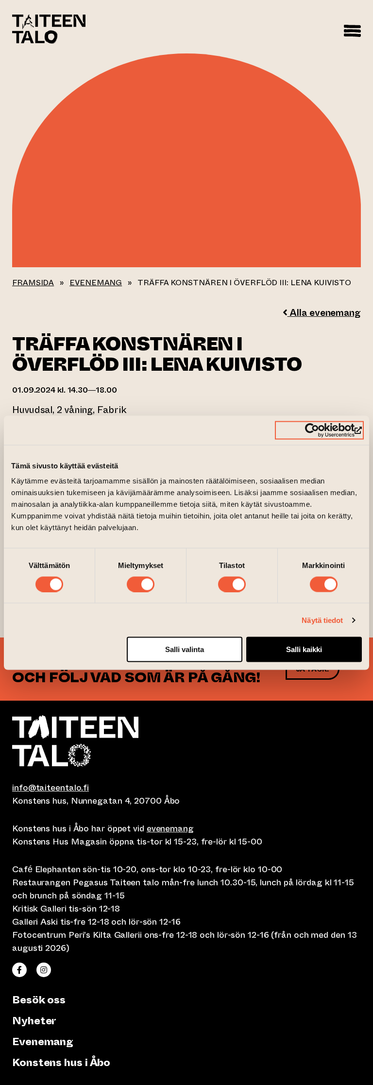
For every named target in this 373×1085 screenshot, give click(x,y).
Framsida (33, 282)
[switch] (140, 584)
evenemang (170, 828)
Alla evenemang (324, 313)
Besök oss (39, 999)
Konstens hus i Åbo (61, 1062)
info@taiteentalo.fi (50, 787)
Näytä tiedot (322, 620)
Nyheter (34, 1020)
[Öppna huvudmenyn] (352, 29)
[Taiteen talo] (186, 741)
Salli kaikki (304, 649)
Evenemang (95, 282)
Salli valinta (184, 649)
